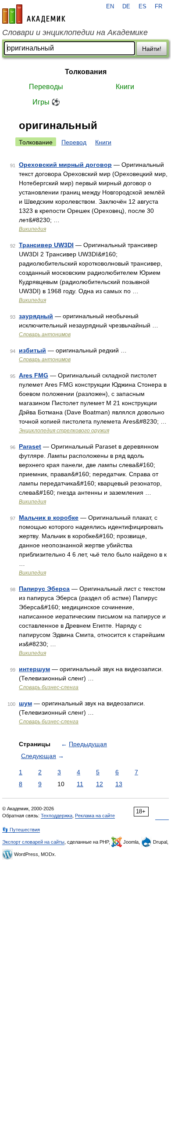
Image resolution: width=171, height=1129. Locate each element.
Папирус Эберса (44, 588)
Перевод (73, 142)
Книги (125, 86)
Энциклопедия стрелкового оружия (64, 431)
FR (158, 7)
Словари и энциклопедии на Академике (75, 32)
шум (25, 703)
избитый (32, 350)
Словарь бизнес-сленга (48, 687)
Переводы (46, 86)
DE (126, 7)
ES (142, 7)
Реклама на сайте (95, 815)
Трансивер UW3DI (46, 244)
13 (118, 783)
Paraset (30, 446)
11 (80, 783)
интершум (34, 668)
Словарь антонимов (45, 334)
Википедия (32, 229)
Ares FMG (33, 375)
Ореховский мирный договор (65, 164)
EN (110, 7)
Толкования (86, 72)
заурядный (36, 316)
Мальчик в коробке (48, 517)
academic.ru (33, 14)
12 (99, 783)
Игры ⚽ (46, 102)
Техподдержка (56, 815)
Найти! (151, 48)
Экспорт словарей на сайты (33, 842)
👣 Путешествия (21, 829)
